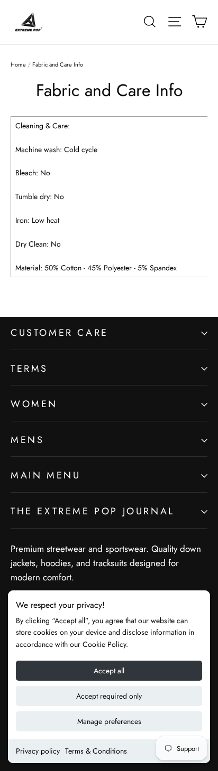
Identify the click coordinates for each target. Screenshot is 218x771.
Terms (29, 368)
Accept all (109, 670)
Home (18, 64)
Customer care (59, 333)
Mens (27, 440)
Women (34, 404)
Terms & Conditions (96, 751)
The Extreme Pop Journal (93, 511)
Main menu (45, 475)
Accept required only (109, 696)
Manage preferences (109, 721)
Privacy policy (38, 751)
